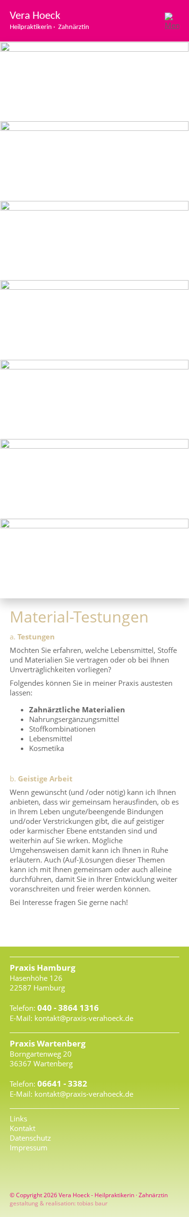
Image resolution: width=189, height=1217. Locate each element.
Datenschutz (30, 1138)
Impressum (28, 1147)
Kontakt (22, 1128)
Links (18, 1118)
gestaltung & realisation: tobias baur (59, 1203)
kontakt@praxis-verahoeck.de (83, 1018)
